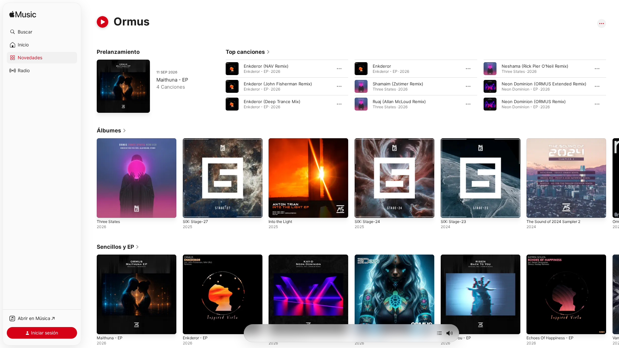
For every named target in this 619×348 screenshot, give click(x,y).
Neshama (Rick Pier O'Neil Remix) (535, 66)
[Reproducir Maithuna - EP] (105, 105)
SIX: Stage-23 (454, 140)
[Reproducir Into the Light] (276, 210)
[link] (248, 51)
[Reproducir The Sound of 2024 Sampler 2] (534, 210)
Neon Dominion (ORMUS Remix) (534, 101)
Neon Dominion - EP (289, 257)
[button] (42, 31)
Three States (110, 140)
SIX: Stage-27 (196, 140)
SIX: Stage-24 (368, 140)
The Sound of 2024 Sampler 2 (556, 140)
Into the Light (282, 140)
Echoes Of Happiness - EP (553, 257)
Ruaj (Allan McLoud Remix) (399, 101)
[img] (22, 14)
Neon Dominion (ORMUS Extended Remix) (544, 83)
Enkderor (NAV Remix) (266, 66)
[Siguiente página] (612, 86)
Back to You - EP (457, 257)
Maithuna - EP (172, 80)
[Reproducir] (102, 22)
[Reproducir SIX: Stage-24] (363, 210)
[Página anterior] (219, 86)
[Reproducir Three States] (105, 210)
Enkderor (382, 66)
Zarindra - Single (371, 257)
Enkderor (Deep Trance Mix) (272, 101)
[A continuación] (439, 333)
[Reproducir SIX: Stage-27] (191, 210)
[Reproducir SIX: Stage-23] (449, 210)
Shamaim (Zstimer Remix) (398, 83)
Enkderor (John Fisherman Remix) (278, 83)
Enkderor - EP (197, 257)
